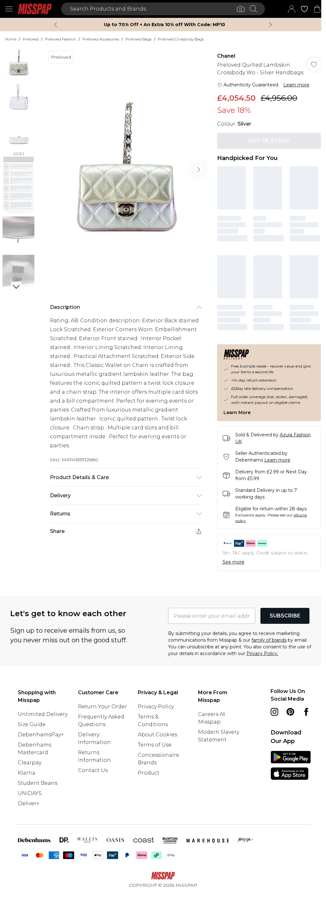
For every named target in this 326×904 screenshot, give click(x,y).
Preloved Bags (138, 39)
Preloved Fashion (60, 39)
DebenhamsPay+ (41, 735)
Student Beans (37, 783)
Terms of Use (155, 745)
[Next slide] (270, 24)
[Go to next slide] (198, 169)
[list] (125, 169)
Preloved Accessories (100, 39)
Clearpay (29, 763)
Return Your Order (102, 707)
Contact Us (93, 770)
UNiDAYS (30, 793)
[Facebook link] (306, 712)
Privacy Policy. (262, 653)
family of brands (269, 640)
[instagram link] (274, 712)
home (10, 39)
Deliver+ (28, 803)
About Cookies (157, 735)
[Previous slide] (56, 24)
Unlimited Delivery (42, 714)
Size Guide (32, 724)
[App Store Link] (291, 765)
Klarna (26, 773)
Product (148, 773)
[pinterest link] (290, 712)
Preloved (31, 39)
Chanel (226, 56)
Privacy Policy (156, 707)
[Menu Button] (9, 9)
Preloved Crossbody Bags (181, 39)
